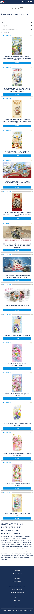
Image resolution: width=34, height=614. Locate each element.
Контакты (17, 595)
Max (17, 606)
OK (17, 603)
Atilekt (11, 612)
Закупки (17, 584)
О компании (17, 570)
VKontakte (17, 600)
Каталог (15, 8)
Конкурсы (17, 575)
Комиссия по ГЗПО (17, 581)
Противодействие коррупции (17, 592)
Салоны (17, 597)
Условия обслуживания (17, 589)
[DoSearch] (22, 2)
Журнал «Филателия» (17, 573)
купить (17, 62)
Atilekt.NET (21, 612)
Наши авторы (17, 578)
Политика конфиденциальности (17, 586)
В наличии (6, 33)
